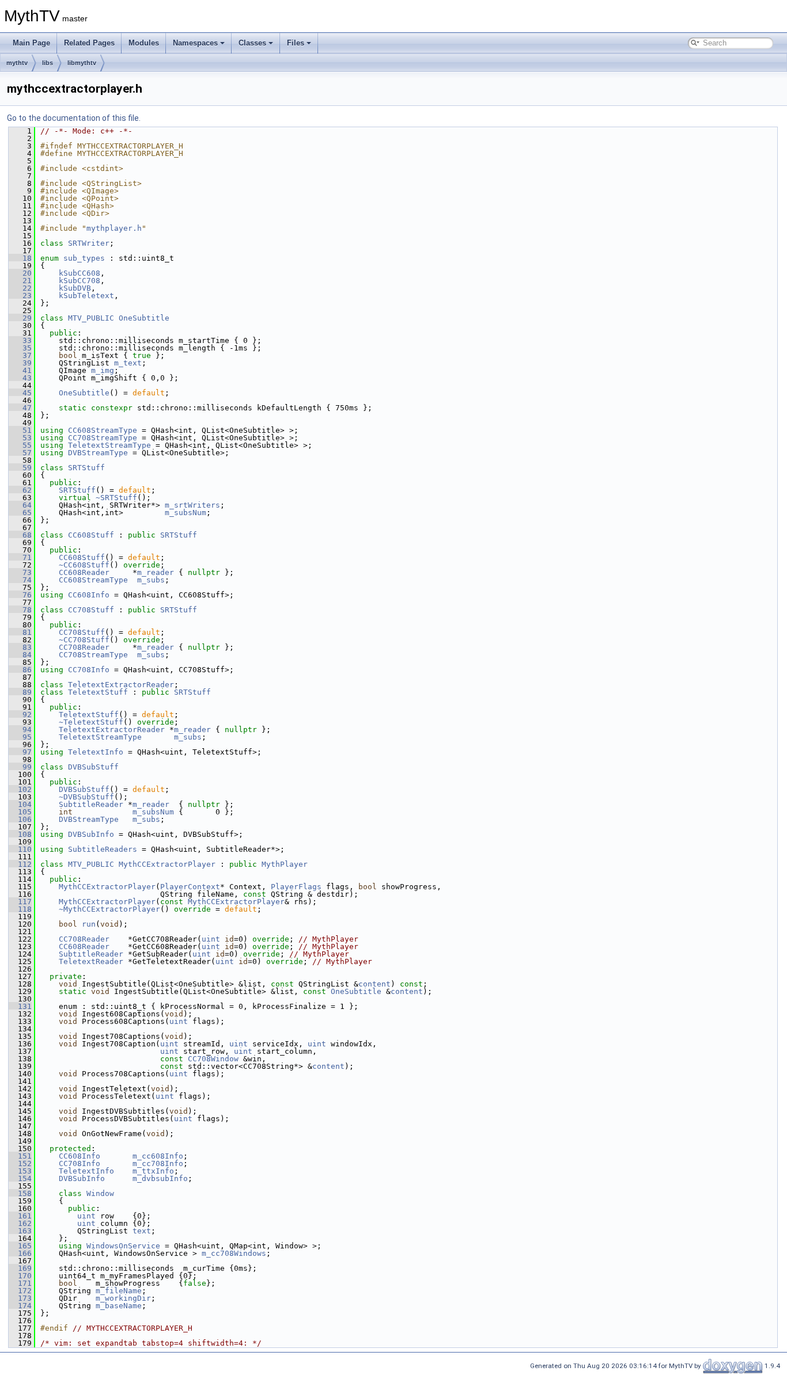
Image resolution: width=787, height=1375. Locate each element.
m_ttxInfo (153, 1171)
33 (20, 340)
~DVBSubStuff (86, 797)
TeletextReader (91, 961)
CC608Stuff (91, 535)
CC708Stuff (91, 609)
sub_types (84, 258)
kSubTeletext (86, 295)
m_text (128, 363)
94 (20, 729)
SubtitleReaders (102, 849)
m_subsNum (185, 512)
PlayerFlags (296, 886)
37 (20, 355)
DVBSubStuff (93, 767)
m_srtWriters (192, 505)
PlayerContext (190, 886)
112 (20, 864)
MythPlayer (285, 864)
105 (20, 812)
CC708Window (213, 1058)
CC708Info (88, 669)
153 (20, 1171)
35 (20, 348)
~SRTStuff (116, 497)
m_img (102, 370)
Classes (252, 43)
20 (20, 273)
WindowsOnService (123, 1245)
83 (20, 647)
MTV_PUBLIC (91, 318)
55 (20, 445)
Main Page (31, 43)
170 (20, 1275)
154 (20, 1178)
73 (20, 572)
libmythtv (81, 62)
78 (20, 609)
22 (20, 288)
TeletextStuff (98, 692)
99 (20, 767)
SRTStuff (86, 467)
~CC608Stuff (84, 565)
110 (20, 849)
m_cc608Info (158, 1156)
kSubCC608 (79, 273)
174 (20, 1305)
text (142, 1231)
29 (20, 318)
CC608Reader (84, 572)
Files (295, 43)
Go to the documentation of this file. (74, 118)
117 (20, 901)
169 (20, 1268)
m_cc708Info (158, 1163)
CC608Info (88, 595)
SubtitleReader (91, 804)
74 (20, 580)
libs (47, 62)
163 (20, 1231)
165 (20, 1245)
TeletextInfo (95, 752)
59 (20, 467)
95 (20, 737)
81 (20, 632)
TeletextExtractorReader (121, 684)
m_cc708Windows (234, 1253)
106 (20, 819)
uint (211, 939)
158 (20, 1193)
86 (20, 669)
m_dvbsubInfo (160, 1178)
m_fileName (119, 1290)
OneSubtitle (144, 318)
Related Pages (89, 43)
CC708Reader (84, 647)
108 (20, 834)
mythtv (17, 62)
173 (20, 1298)
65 (20, 512)
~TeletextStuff (91, 722)
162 (20, 1223)
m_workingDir (123, 1298)
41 (20, 370)
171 (20, 1283)
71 (20, 557)
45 (20, 392)
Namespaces (195, 43)
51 (20, 430)
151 (20, 1156)
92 (20, 714)
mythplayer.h (114, 228)
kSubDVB (75, 288)
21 (20, 280)
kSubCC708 (79, 280)
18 (20, 258)
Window (100, 1193)
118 (20, 909)
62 (20, 490)
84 (20, 654)
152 (20, 1163)
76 (20, 595)
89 (20, 692)
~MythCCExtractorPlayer (109, 909)
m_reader (155, 572)
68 (20, 535)
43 (20, 378)
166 (20, 1253)
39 (20, 363)
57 (20, 452)
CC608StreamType (102, 430)
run (89, 924)
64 (20, 505)
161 (20, 1216)
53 (20, 437)
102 (20, 789)
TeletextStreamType (109, 445)
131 (20, 1006)
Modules (143, 43)
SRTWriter (88, 243)
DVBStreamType (98, 452)
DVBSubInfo (91, 834)
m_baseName (119, 1305)
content (374, 984)
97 (20, 752)
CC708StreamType (102, 437)
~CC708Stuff (84, 639)
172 (20, 1290)
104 (20, 804)
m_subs (151, 580)
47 (20, 407)
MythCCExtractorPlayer (167, 864)
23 (20, 295)
